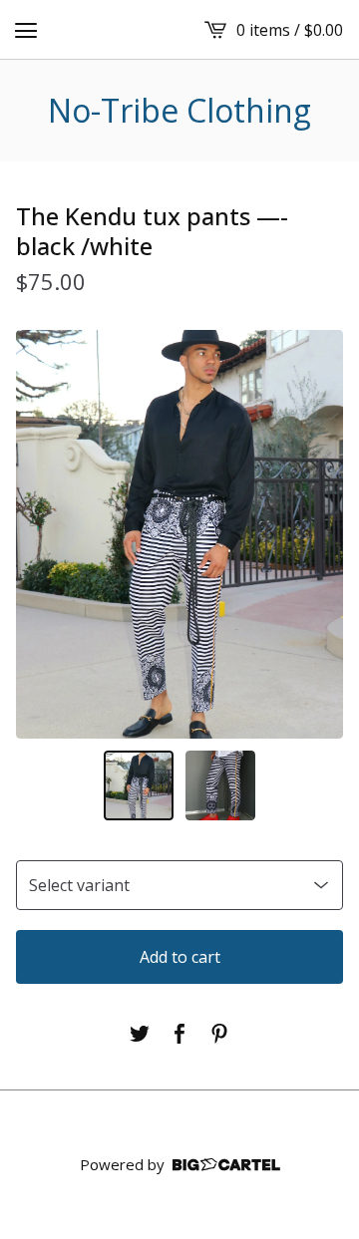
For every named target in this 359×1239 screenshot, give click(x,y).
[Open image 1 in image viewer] (179, 534)
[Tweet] (140, 1034)
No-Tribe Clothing (179, 111)
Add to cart (180, 957)
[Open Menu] (26, 30)
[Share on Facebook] (179, 1034)
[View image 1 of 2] (139, 785)
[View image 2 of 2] (220, 785)
